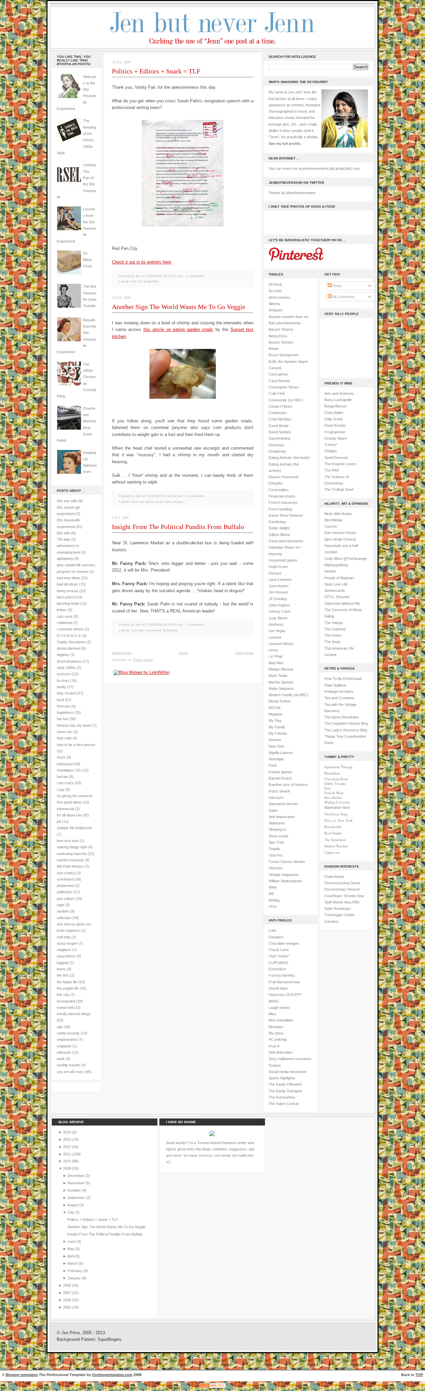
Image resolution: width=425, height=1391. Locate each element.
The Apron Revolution (341, 717)
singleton (64, 950)
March (73, 1263)
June (71, 1241)
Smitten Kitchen (336, 846)
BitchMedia (333, 520)
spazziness (66, 956)
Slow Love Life (336, 584)
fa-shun (63, 681)
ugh (60, 1027)
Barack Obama (281, 329)
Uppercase (332, 852)
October (74, 1190)
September (76, 1198)
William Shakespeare (285, 881)
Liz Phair (276, 656)
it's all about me (69, 815)
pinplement (65, 886)
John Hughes (279, 605)
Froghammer (334, 432)
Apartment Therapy (338, 767)
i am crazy (65, 783)
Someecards (334, 590)
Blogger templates (22, 1375)
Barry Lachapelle (338, 400)
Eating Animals (280, 458)
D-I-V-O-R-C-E (69, 636)
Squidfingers (110, 1339)
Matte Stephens (281, 689)
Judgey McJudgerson (74, 828)
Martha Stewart (281, 682)
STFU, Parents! (337, 597)
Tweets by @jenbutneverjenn (292, 193)
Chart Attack (334, 877)
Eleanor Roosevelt (283, 477)
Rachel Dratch (280, 778)
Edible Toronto (335, 783)
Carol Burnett (279, 381)
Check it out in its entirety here (141, 262)
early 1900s (66, 668)
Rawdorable (333, 826)
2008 (67, 1285)
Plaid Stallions (335, 685)
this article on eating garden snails (178, 329)
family (61, 687)
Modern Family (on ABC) (288, 695)
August (73, 1205)
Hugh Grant (278, 567)
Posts (337, 286)
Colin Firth (277, 393)
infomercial (65, 809)
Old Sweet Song (336, 814)
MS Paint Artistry (70, 866)
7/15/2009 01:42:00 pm (164, 496)
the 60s (63, 975)
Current (330, 526)
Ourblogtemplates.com (112, 1375)
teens (61, 969)
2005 (67, 1307)
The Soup (332, 642)
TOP (419, 1375)
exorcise (64, 674)
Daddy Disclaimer (71, 642)
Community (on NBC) (286, 400)
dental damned (68, 648)
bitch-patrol (66, 597)
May (71, 1249)
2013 (67, 1139)
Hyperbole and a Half (341, 546)
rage (60, 905)
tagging (62, 963)
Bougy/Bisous (335, 406)
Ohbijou (330, 451)
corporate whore (70, 629)
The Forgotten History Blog (346, 723)
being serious (67, 591)
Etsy (327, 788)
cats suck (65, 616)
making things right (72, 847)
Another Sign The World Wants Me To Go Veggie (178, 306)
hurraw (62, 777)
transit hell (65, 1008)
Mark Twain (278, 676)
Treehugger (333, 915)
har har (62, 719)
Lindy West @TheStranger (345, 559)
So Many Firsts (87, 259)
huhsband (65, 764)
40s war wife (67, 501)
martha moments (70, 860)
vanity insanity (68, 1033)
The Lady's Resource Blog (345, 730)
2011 (67, 1154)
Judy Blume (278, 618)
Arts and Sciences (339, 393)
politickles (64, 892)
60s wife (63, 533)
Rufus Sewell (279, 791)
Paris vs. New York (338, 820)
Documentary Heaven (342, 889)
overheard (65, 879)
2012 (67, 1147)
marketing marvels (72, 854)
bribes (62, 610)
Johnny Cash (279, 611)
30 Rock (275, 284)
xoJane (330, 655)
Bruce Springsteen (283, 355)
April (71, 1256)
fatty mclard (66, 693)
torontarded (66, 1001)
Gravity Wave (335, 438)
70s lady (63, 539)
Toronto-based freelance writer (222, 1143)
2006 (67, 1300)
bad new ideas (68, 578)
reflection (64, 918)
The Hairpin (333, 623)
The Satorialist (335, 839)
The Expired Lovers (340, 464)
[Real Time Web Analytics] (212, 1388)
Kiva (347, 902)
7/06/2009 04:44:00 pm (164, 624)
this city (63, 995)
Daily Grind (333, 419)
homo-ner (64, 732)
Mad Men (276, 663)
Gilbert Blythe (279, 535)
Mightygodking (336, 565)
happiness (65, 712)
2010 (67, 1161)
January (74, 1278)
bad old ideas (67, 584)
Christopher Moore (284, 387)
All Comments (343, 297)
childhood (64, 623)
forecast (63, 706)
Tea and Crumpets (339, 698)
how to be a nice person (76, 745)
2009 (67, 1168)
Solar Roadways (337, 908)
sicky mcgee (67, 943)
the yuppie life (68, 988)
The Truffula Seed (338, 489)
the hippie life (67, 982)
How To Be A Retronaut (343, 679)
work (61, 1059)
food (60, 700)
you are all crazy (70, 1072)
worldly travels (68, 1065)
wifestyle (64, 1052)
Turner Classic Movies (287, 862)
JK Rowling (278, 599)
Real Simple (333, 833)
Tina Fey (276, 855)
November (76, 1183)
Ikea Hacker (333, 797)
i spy (60, 790)
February (75, 1271)
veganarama (67, 1039)
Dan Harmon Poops (340, 533)
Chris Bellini (333, 413)
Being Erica (278, 336)
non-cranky (66, 873)
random (63, 911)
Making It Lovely (337, 802)
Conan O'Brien (280, 406)
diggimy (63, 655)
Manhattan (337, 807)
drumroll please (69, 661)
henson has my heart (74, 725)
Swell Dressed (336, 458)
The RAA (331, 470)
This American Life (339, 648)
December (76, 1176)
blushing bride (68, 603)
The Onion (332, 635)
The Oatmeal (334, 629)
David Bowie (279, 426)
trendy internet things (74, 1014)
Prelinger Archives (339, 692)
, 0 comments (194, 496)
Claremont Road (336, 779)
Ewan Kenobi (334, 425)
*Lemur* (330, 445)
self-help (63, 937)
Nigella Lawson (281, 753)
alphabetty (65, 559)
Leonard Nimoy (281, 644)
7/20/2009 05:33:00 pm (164, 276)
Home (183, 653)
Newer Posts (121, 653)
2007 (67, 1293)
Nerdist (330, 571)
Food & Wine (334, 793)
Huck (61, 757)
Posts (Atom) (143, 660)
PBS (355, 902)
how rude (64, 738)
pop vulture (66, 899)
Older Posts (244, 653)
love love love (68, 841)
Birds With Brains (338, 514)
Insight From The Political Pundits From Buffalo (178, 526)
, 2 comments (194, 276)
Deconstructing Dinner (342, 883)
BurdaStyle (332, 773)
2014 (67, 1132)
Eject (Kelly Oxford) (340, 539)
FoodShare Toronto (340, 896)
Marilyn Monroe (281, 669)
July (71, 1212)
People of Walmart (339, 578)
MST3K (275, 708)
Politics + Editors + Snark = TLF (156, 71)
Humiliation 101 (69, 770)
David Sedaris (280, 432)
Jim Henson (278, 592)
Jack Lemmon (280, 580)
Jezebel (330, 552)
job (59, 821)
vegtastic (64, 1046)
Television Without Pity (342, 603)
